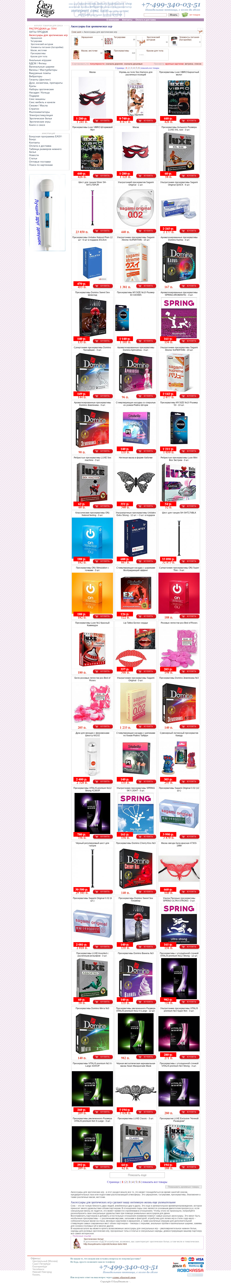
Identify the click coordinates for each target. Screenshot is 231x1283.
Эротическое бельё (94, 1239)
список (197, 64)
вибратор (96, 6)
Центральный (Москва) (45, 1261)
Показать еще (137, 1175)
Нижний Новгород (42, 1272)
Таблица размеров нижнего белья (45, 150)
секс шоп (73, 4)
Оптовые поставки (40, 161)
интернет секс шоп (89, 10)
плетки (117, 14)
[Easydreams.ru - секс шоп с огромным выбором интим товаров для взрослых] (45, 17)
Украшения (87, 37)
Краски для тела (155, 50)
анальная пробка (79, 6)
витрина (189, 64)
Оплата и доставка (40, 145)
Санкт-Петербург (41, 1263)
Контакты (34, 142)
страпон (112, 3)
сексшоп (107, 7)
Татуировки (119, 37)
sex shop (125, 3)
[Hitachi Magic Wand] (47, 250)
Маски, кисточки (89, 50)
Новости (34, 155)
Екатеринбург (39, 1266)
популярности (97, 64)
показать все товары (150, 67)
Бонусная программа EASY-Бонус (45, 138)
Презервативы (121, 50)
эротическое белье (92, 3)
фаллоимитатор (122, 6)
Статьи (33, 158)
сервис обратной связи (124, 1277)
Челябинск (38, 1269)
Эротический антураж (153, 38)
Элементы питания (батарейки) (189, 38)
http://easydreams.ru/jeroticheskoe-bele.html (105, 1244)
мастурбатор (115, 11)
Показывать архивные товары (183, 1187)
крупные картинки (174, 64)
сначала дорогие (114, 64)
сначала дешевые (133, 64)
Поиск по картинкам (41, 164)
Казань (36, 1274)
